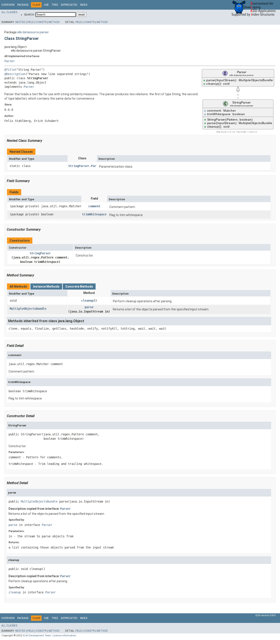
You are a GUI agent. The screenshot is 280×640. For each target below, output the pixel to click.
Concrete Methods (79, 286)
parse (89, 307)
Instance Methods (46, 286)
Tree (54, 4)
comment (94, 206)
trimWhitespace (94, 214)
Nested (20, 22)
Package (23, 4)
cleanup (87, 300)
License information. (64, 635)
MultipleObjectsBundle (28, 308)
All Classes (9, 12)
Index (84, 4)
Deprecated (69, 4)
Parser (9, 61)
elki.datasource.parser (33, 32)
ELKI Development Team (37, 635)
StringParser (40, 253)
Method (54, 22)
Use (46, 4)
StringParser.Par (82, 166)
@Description (14, 74)
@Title (9, 69)
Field (30, 22)
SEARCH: (29, 14)
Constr (41, 22)
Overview (8, 4)
